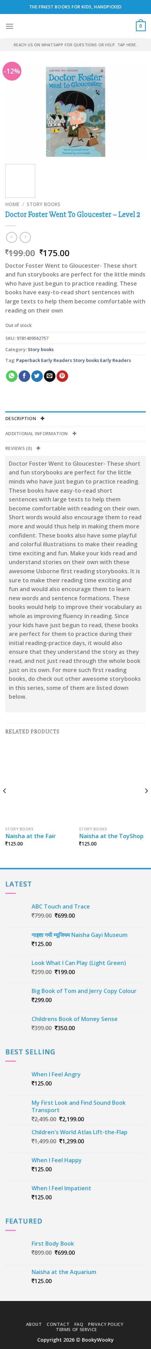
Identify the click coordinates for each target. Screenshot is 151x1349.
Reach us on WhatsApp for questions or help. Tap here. (75, 44)
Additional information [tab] (37, 433)
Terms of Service (76, 1330)
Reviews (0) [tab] (19, 448)
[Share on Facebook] (24, 376)
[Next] (134, 112)
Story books (43, 204)
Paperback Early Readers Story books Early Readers (73, 360)
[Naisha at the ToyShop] (112, 783)
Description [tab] (21, 418)
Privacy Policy (106, 1324)
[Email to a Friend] (49, 376)
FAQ (79, 1324)
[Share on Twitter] (37, 376)
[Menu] (9, 26)
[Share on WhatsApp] (12, 376)
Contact (58, 1324)
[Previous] (17, 112)
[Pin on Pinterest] (62, 376)
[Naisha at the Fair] (38, 783)
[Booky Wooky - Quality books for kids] (75, 26)
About (34, 1324)
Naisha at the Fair (30, 836)
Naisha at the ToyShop (111, 836)
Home (12, 204)
